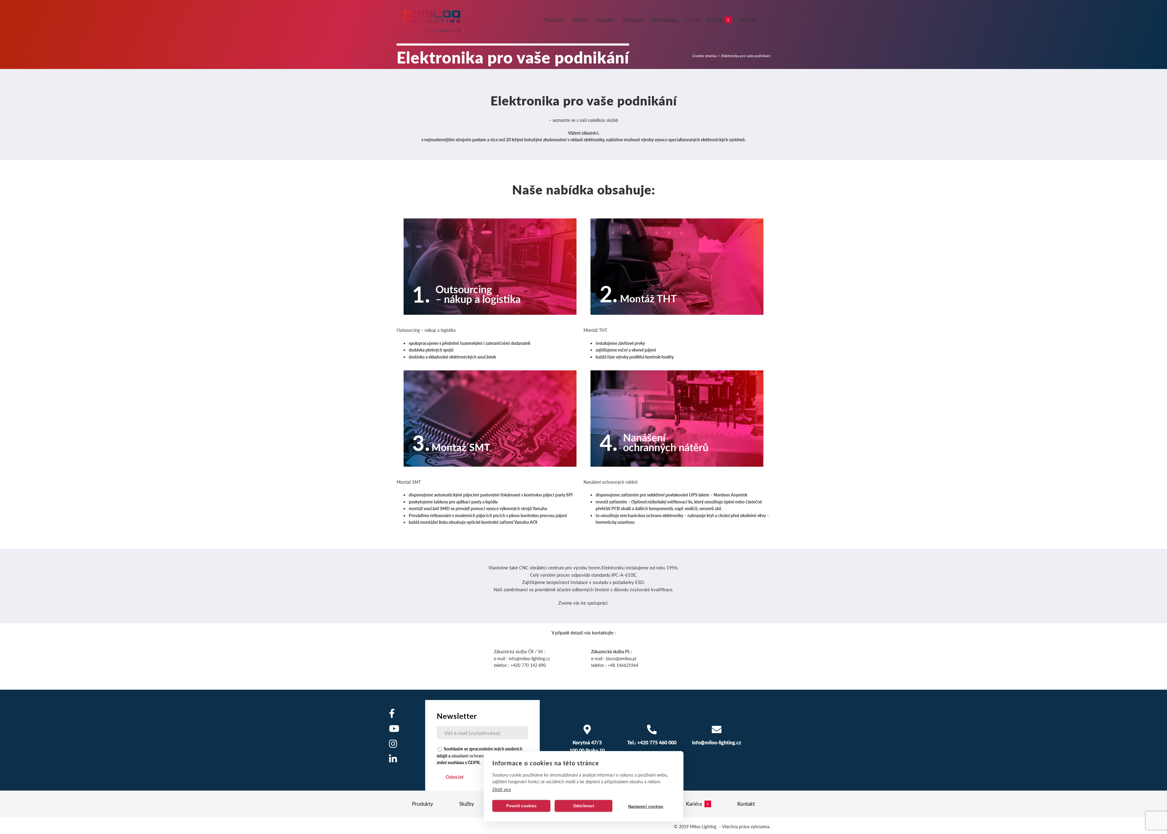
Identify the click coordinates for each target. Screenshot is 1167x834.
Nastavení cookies (645, 806)
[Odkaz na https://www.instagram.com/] (393, 743)
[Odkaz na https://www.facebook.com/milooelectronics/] (392, 713)
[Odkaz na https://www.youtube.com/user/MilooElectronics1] (394, 728)
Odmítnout (583, 806)
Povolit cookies (521, 806)
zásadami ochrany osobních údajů (483, 756)
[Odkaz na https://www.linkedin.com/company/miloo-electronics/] (393, 759)
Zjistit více (501, 789)
